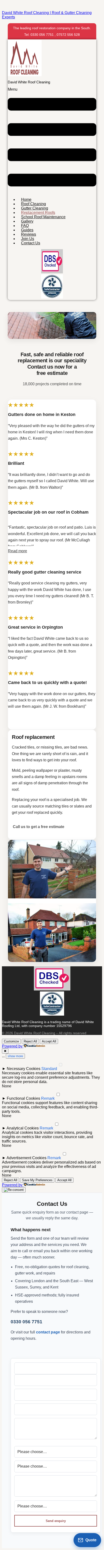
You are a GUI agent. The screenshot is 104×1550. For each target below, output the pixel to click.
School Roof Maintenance (43, 217)
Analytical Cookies (23, 1128)
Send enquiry (56, 1521)
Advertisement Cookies (26, 1158)
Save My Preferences (37, 1180)
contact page (48, 1332)
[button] (52, 140)
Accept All (49, 1041)
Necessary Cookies (23, 1069)
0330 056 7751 (26, 1321)
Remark (48, 1098)
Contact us (30, 243)
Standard (49, 1069)
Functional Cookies (23, 1098)
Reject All (30, 1041)
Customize (11, 1041)
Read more (17, 551)
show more (15, 1056)
